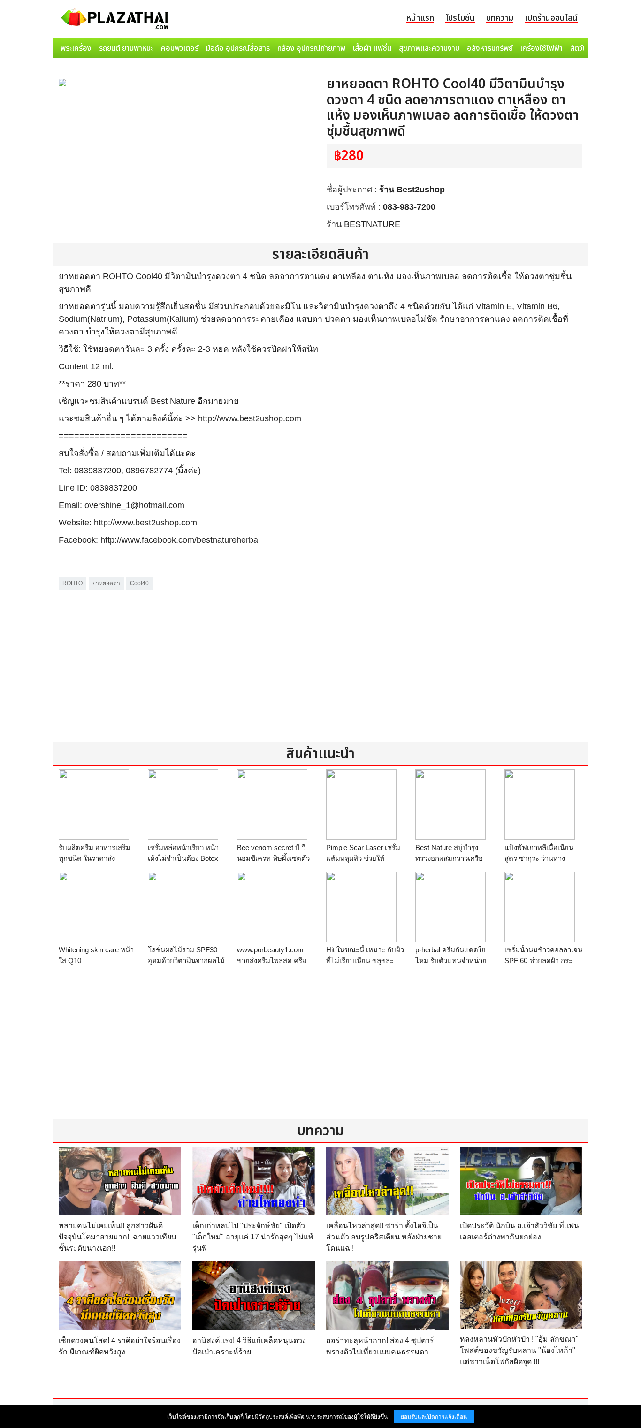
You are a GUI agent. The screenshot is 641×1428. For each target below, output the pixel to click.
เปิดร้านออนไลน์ (551, 18)
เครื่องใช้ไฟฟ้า (541, 48)
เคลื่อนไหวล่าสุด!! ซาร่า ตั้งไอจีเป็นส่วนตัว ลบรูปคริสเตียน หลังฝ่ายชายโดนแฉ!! (384, 1237)
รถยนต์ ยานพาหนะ (126, 48)
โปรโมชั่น (460, 18)
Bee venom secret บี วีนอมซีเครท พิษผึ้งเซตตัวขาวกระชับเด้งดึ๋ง (273, 858)
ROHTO (72, 583)
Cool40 (139, 583)
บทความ (499, 18)
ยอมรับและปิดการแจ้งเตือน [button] (434, 1416)
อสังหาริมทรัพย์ (490, 48)
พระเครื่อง (76, 48)
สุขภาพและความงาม (429, 48)
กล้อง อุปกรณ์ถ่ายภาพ (311, 48)
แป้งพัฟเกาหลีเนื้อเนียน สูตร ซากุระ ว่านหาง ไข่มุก (538, 858)
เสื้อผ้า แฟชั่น (372, 48)
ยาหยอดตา (106, 583)
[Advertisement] (320, 657)
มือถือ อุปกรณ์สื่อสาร (238, 48)
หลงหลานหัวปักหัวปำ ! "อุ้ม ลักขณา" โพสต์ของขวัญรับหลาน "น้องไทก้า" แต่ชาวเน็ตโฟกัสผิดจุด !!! (519, 1350)
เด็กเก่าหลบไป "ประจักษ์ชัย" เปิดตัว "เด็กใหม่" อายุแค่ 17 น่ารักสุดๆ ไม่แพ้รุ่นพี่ (252, 1237)
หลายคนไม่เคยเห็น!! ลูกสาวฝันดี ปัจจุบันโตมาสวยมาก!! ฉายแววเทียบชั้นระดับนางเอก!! (117, 1237)
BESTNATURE (372, 224)
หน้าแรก (420, 18)
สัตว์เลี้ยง (583, 48)
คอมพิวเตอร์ (179, 48)
